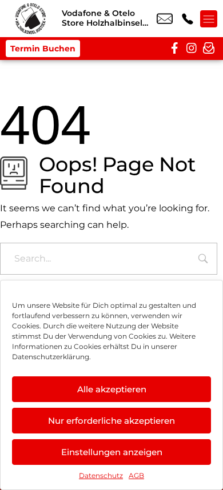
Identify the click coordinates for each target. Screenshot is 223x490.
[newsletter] (208, 48)
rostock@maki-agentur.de (164, 19)
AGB (136, 475)
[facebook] (174, 48)
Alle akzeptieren (111, 389)
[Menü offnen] (208, 18)
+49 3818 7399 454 (187, 19)
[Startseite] (31, 18)
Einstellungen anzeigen (111, 452)
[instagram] (191, 48)
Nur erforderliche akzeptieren (111, 420)
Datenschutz (101, 475)
